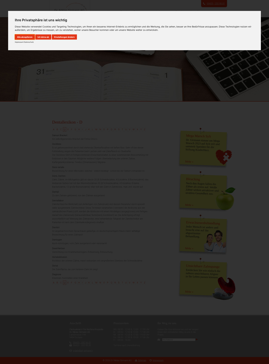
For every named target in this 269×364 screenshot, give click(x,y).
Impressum (19, 42)
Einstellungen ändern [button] (64, 37)
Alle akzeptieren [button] (25, 37)
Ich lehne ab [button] (43, 37)
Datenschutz (28, 42)
